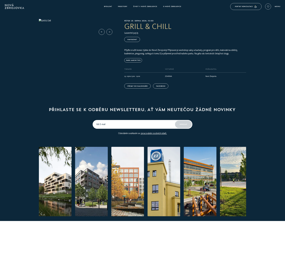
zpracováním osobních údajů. (154, 133)
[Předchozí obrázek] (102, 32)
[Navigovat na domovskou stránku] (53, 6)
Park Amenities (133, 60)
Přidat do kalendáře (137, 86)
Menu (277, 6)
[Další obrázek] (109, 32)
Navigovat (132, 39)
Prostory (122, 6)
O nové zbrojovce (172, 6)
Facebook (160, 86)
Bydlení (108, 6)
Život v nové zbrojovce (145, 6)
